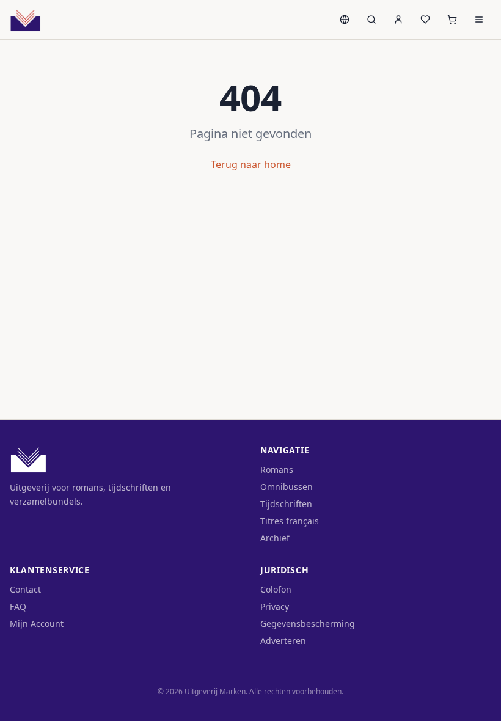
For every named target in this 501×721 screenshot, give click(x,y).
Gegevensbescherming (307, 623)
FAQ (18, 606)
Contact (25, 589)
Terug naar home (251, 164)
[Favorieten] (425, 19)
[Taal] (344, 19)
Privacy (274, 606)
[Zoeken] (371, 19)
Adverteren (283, 640)
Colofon (275, 589)
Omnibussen (286, 486)
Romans (276, 469)
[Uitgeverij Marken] (25, 19)
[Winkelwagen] (452, 19)
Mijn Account (37, 623)
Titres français (289, 521)
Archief (275, 538)
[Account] (398, 19)
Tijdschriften (286, 504)
